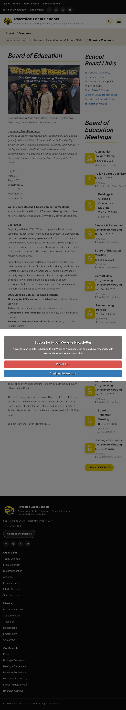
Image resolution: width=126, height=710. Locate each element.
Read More (63, 364)
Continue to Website (63, 373)
